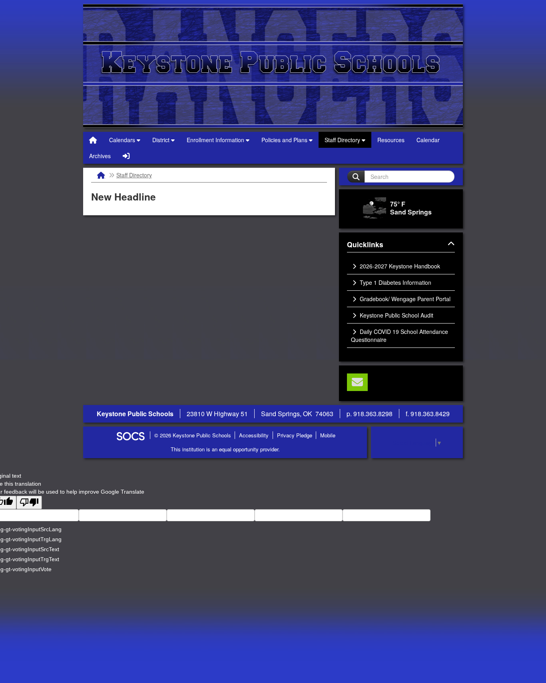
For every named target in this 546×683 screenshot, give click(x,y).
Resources (391, 140)
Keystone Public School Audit (395, 315)
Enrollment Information (216, 140)
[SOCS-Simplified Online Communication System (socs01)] (130, 435)
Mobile (327, 435)
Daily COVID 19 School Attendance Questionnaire (399, 335)
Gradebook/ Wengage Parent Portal (404, 299)
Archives (100, 156)
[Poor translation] (29, 502)
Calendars (123, 140)
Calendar (428, 140)
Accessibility (254, 435)
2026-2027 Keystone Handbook (399, 266)
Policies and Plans (285, 140)
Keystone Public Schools (273, 66)
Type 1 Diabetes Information (394, 282)
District (161, 140)
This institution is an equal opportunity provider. (225, 449)
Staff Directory (343, 140)
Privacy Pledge (294, 435)
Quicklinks (374, 244)
